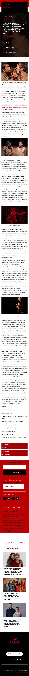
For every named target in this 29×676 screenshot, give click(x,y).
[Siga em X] (13, 498)
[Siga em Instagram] (9, 498)
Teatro (11, 16)
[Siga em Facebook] (4, 498)
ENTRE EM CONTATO (14, 653)
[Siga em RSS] (20, 659)
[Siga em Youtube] (17, 498)
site (26, 437)
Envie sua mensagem (13, 486)
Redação (9, 42)
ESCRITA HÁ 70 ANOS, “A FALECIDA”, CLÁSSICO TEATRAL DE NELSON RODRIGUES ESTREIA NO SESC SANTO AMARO (14, 107)
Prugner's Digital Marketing (21, 672)
